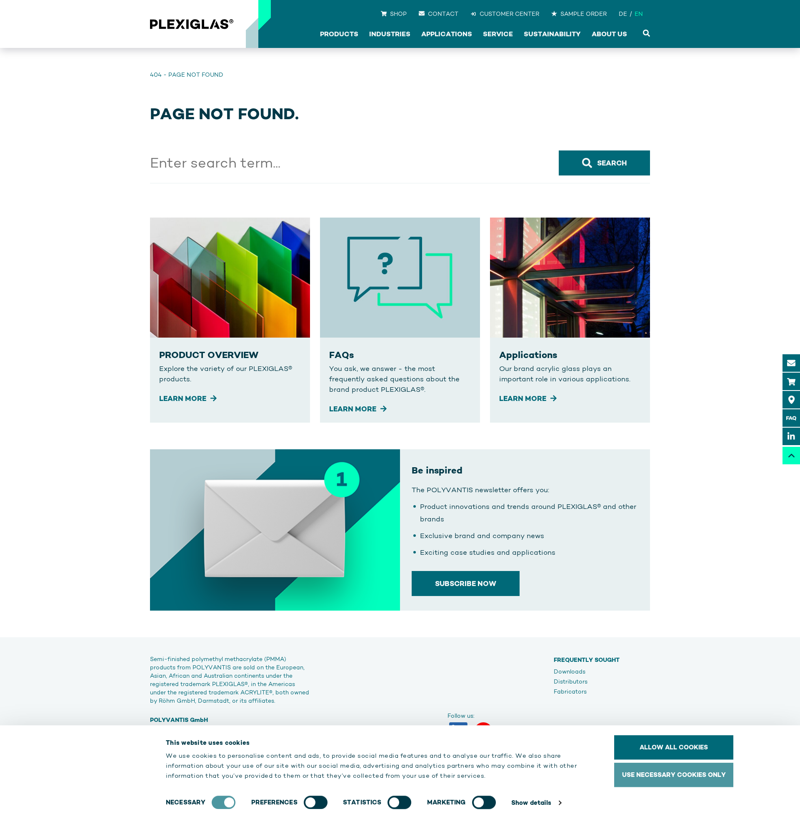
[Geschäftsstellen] (791, 399)
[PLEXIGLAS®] (191, 24)
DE (623, 14)
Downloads (569, 671)
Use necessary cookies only (674, 775)
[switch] (316, 802)
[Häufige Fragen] (791, 418)
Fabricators (570, 691)
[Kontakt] (791, 363)
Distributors (571, 681)
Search (612, 163)
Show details (531, 802)
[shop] (791, 381)
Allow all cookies (674, 747)
